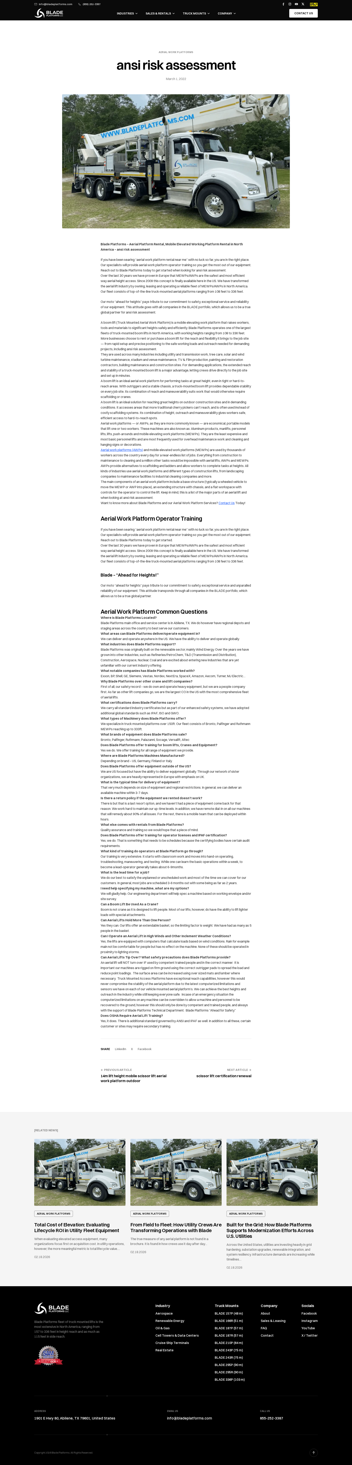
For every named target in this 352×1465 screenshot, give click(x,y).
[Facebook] (283, 4)
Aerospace (164, 1313)
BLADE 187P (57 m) (229, 1328)
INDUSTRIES (125, 13)
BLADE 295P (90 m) (229, 1365)
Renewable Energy (169, 1321)
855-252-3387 (271, 1418)
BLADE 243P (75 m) (229, 1350)
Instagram (309, 1321)
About (265, 1313)
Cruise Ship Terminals (172, 1343)
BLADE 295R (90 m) (229, 1372)
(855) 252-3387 (91, 4)
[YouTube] (296, 4)
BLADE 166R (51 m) (229, 1321)
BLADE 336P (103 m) (230, 1379)
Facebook (145, 1049)
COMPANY (225, 13)
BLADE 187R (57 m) (229, 1335)
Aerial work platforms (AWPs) (122, 450)
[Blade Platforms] (48, 13)
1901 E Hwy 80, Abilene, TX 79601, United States (74, 1418)
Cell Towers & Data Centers (177, 1335)
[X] (303, 4)
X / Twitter (309, 1335)
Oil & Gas (162, 1328)
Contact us (303, 13)
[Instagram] (290, 4)
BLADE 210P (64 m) (229, 1343)
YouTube (308, 1328)
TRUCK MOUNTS (194, 13)
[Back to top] (314, 1453)
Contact (267, 1335)
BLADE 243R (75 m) (229, 1357)
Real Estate (164, 1350)
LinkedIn (120, 1049)
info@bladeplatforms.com (55, 4)
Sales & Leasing (273, 1321)
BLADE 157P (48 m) (229, 1313)
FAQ (264, 1328)
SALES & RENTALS (158, 13)
